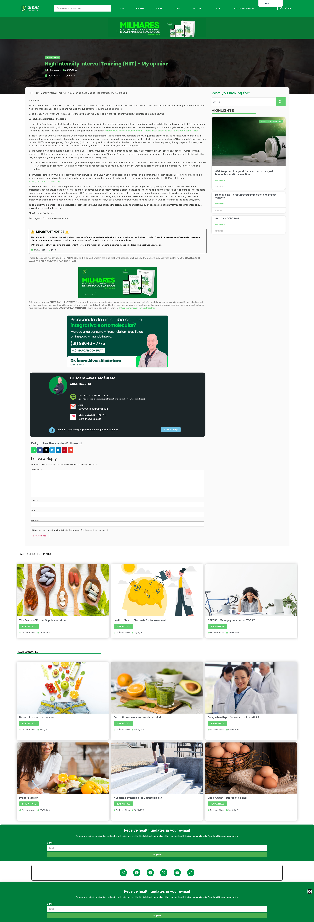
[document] (157, 461)
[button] (310, 891)
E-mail (50, 904)
